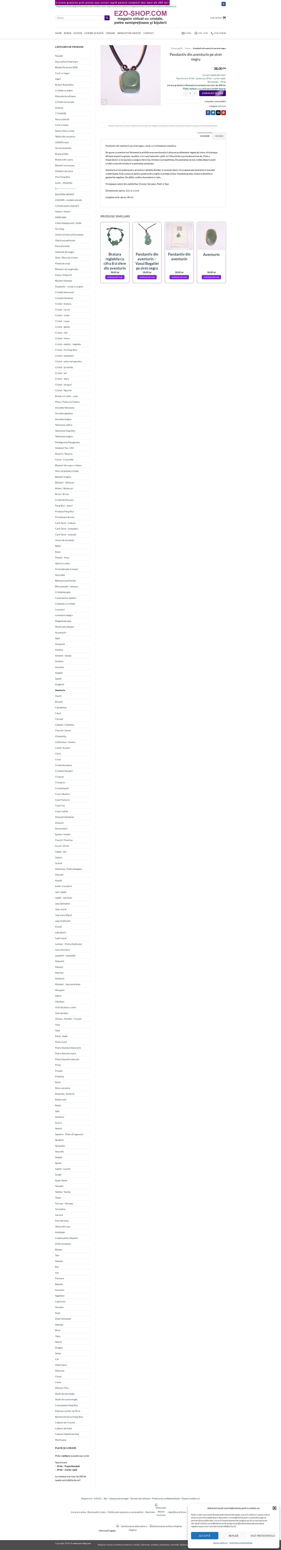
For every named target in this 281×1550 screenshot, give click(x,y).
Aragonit (59, 684)
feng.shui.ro (60, 6)
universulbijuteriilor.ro (75, 6)
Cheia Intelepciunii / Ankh (68, 223)
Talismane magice (64, 436)
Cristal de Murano (64, 499)
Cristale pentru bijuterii (67, 205)
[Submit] (107, 17)
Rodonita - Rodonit (64, 1093)
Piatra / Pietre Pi (63, 275)
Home (58, 33)
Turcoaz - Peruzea (64, 1203)
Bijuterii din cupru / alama (68, 465)
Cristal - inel (61, 332)
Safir (57, 1111)
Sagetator (60, 1295)
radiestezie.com (170, 6)
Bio (105, 1498)
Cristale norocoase (64, 102)
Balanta (59, 1284)
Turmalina (60, 1209)
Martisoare (60, 1439)
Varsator (59, 1307)
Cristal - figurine (63, 390)
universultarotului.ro (155, 6)
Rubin (58, 1105)
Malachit (59, 961)
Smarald (59, 1151)
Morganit (60, 990)
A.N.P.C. (98, 1498)
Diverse (59, 107)
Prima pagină (176, 48)
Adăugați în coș (212, 93)
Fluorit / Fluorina (64, 840)
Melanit (59, 967)
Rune (57, 551)
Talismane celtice (63, 424)
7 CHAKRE (60, 113)
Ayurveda (60, 574)
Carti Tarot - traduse (65, 523)
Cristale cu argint (64, 90)
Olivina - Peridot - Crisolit (68, 1018)
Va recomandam (63, 148)
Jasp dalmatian (62, 903)
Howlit (58, 880)
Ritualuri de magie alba (66, 269)
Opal (57, 1030)
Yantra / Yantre (62, 211)
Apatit (58, 678)
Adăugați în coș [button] (114, 277)
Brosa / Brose (62, 494)
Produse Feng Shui (64, 511)
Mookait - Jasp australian (67, 984)
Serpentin (60, 1145)
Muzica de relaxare (64, 626)
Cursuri (110, 33)
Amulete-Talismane (64, 407)
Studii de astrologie (64, 1393)
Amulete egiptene (64, 413)
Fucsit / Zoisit (62, 845)
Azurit (58, 695)
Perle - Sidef (61, 1036)
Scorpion (59, 1290)
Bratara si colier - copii (66, 396)
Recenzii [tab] (219, 136)
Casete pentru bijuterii (66, 1238)
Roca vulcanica (62, 1088)
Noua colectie (62, 119)
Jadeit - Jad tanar (63, 897)
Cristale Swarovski (64, 292)
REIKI (58, 546)
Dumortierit (61, 828)
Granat (58, 863)
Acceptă (204, 1535)
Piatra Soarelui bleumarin (68, 1047)
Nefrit (58, 995)
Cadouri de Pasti (63, 1428)
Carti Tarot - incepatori (66, 528)
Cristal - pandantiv (64, 355)
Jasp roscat (60, 909)
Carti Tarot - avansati (65, 534)
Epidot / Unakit (62, 834)
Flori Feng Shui (62, 177)
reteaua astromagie (118, 1498)
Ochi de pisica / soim (65, 1007)
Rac (57, 1266)
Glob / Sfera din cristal (66, 257)
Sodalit (58, 1157)
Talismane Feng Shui (65, 430)
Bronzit (59, 701)
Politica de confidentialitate (166, 1498)
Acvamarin (60, 632)
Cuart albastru (62, 794)
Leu (57, 1272)
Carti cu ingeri (62, 73)
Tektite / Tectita (63, 1192)
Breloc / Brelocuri (64, 488)
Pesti (57, 1313)
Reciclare (150, 1512)
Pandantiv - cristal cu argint (69, 286)
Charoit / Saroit (63, 730)
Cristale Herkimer (64, 298)
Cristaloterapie (62, 592)
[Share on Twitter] (213, 112)
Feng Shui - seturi (64, 505)
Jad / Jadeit (60, 892)
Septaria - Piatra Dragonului (69, 1134)
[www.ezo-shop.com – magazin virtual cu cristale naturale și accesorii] (140, 18)
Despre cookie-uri (191, 1498)
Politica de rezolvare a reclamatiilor (126, 1512)
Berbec (58, 1249)
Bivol (57, 1330)
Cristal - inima (62, 338)
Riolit (58, 1082)
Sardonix (59, 1116)
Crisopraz (60, 782)
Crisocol (59, 776)
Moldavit (59, 978)
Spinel (58, 1163)
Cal (57, 1359)
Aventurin (60, 690)
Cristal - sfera (62, 378)
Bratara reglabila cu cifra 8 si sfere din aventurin (115, 261)
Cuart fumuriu (62, 799)
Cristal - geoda (62, 326)
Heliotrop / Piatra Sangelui (68, 869)
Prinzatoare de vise (64, 517)
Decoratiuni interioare (66, 61)
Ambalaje (60, 1232)
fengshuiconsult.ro (138, 6)
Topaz (58, 1197)
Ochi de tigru (61, 1013)
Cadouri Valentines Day (67, 1434)
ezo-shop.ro (107, 6)
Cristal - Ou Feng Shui (66, 349)
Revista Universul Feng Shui (69, 1416)
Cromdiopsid (61, 788)
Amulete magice (63, 419)
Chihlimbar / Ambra (65, 742)
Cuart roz (60, 805)
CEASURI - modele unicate (68, 200)
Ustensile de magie (64, 252)
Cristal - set (61, 373)
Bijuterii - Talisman (64, 482)
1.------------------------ (65, 188)
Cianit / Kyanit (62, 747)
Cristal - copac (62, 321)
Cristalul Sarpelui (64, 770)
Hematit (59, 874)
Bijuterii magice (63, 476)
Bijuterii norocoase (64, 165)
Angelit (58, 672)
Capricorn (60, 1301)
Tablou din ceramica (65, 136)
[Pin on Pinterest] (223, 112)
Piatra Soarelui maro (65, 1053)
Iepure (58, 1341)
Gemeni (59, 1261)
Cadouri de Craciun (65, 1422)
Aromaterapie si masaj (66, 569)
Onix (57, 1024)
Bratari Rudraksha (64, 84)
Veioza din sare (62, 1226)
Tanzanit (59, 1186)
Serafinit (59, 1140)
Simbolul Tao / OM (64, 448)
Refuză (234, 1535)
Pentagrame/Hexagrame (67, 442)
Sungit (58, 1174)
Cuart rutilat (61, 811)
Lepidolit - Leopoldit (65, 955)
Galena (58, 857)
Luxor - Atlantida (63, 182)
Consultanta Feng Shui (66, 1405)
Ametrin (59, 661)
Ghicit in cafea (62, 563)
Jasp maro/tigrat (63, 915)
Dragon (59, 1347)
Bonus (67, 33)
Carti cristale (61, 125)
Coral (58, 759)
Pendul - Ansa (62, 557)
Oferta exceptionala (65, 240)
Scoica (58, 1122)
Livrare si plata (78, 1512)
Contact (148, 33)
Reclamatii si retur (96, 1512)
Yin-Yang (59, 228)
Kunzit (58, 926)
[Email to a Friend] (218, 112)
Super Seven (61, 1180)
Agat (57, 638)
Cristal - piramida (64, 367)
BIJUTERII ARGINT (64, 194)
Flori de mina (61, 1220)
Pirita (58, 1065)
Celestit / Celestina (64, 724)
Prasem (59, 1070)
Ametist (59, 649)
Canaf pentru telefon (65, 598)
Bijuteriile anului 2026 (66, 67)
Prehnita (59, 1076)
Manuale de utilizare (65, 96)
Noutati (59, 55)
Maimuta (59, 1370)
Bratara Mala (61, 153)
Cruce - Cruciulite (64, 459)
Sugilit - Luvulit (62, 1168)
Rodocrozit (60, 1099)
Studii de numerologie (66, 1399)
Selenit (58, 1128)
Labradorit (60, 932)
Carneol (59, 719)
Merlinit (59, 972)
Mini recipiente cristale (67, 471)
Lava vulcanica (62, 949)
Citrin (58, 753)
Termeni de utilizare (140, 1498)
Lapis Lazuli (61, 938)
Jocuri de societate (64, 540)
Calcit (58, 713)
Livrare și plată (93, 33)
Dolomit (59, 822)
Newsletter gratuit (129, 33)
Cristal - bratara (63, 303)
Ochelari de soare (64, 171)
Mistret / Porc (62, 1387)
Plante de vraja (62, 263)
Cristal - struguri (63, 384)
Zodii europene (63, 1243)
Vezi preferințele (263, 1535)
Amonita (59, 667)
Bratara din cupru (64, 159)
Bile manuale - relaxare (66, 586)
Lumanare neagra (64, 615)
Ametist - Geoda (63, 655)
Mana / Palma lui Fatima (67, 401)
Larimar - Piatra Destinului (68, 944)
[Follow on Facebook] (223, 4)
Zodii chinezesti (63, 1318)
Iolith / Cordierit (63, 886)
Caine (58, 1382)
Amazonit (60, 644)
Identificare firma (177, 1512)
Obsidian (59, 1001)
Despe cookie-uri (220, 1543)
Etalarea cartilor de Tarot (67, 1411)
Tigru (57, 1336)
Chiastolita (60, 736)
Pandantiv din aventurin (179, 256)
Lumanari (60, 609)
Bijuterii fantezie (63, 280)
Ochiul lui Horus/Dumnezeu (69, 234)
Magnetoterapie (63, 621)
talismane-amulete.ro (93, 6)
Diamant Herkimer (64, 817)
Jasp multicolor (63, 921)
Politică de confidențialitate (240, 1543)
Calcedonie (61, 707)
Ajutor (78, 33)
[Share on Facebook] (208, 112)
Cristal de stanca (63, 765)
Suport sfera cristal (64, 130)
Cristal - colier (62, 315)
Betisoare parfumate (65, 580)
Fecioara (59, 1278)
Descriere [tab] (205, 136)
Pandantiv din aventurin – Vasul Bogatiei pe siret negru (147, 261)
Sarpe (58, 1353)
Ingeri (58, 78)
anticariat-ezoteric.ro (121, 6)
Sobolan (59, 1324)
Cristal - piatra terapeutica (68, 361)
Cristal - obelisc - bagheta (68, 344)
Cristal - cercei (62, 309)
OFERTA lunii (62, 142)
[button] (274, 1508)
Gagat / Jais (61, 851)
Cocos (58, 1376)
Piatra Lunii (61, 1041)
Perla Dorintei (62, 246)
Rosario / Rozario (64, 453)
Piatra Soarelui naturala (67, 1059)
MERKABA (60, 217)
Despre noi (86, 1498)
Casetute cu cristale (65, 603)
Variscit (59, 1215)
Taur (57, 1255)
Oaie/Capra (61, 1364)
